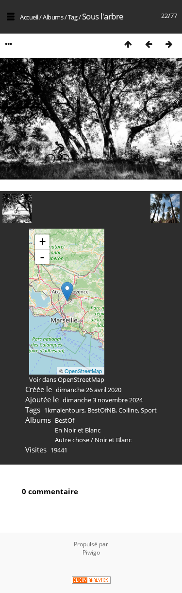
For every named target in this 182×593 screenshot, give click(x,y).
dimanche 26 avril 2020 (88, 389)
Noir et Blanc (113, 439)
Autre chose (72, 439)
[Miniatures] (128, 44)
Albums (53, 17)
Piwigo (91, 552)
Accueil (29, 17)
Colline (128, 410)
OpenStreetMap (83, 371)
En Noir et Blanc (77, 430)
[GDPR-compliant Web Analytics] (91, 581)
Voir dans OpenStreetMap (66, 379)
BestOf (64, 420)
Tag (73, 17)
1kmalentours (64, 410)
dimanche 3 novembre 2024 (103, 399)
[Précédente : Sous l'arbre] (148, 44)
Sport (149, 410)
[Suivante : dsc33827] (169, 44)
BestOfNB (101, 410)
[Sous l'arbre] (67, 292)
